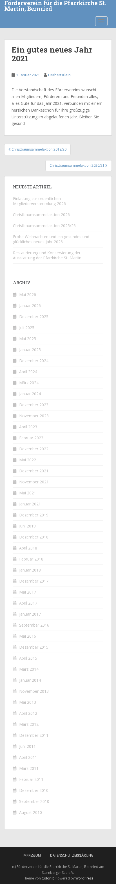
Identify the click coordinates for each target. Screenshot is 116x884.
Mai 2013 (27, 702)
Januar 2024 (30, 393)
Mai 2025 (27, 338)
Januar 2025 (30, 349)
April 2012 (28, 713)
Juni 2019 (27, 526)
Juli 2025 (26, 327)
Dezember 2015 (33, 647)
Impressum (32, 855)
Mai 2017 (27, 592)
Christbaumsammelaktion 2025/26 (44, 225)
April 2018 (28, 548)
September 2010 (34, 801)
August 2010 (30, 812)
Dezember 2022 (33, 448)
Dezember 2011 (33, 735)
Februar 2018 (31, 559)
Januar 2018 (30, 570)
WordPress (84, 878)
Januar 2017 (30, 614)
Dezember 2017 (33, 581)
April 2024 (28, 371)
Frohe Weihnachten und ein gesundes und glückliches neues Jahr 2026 (51, 239)
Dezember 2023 (33, 404)
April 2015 (28, 658)
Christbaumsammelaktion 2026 (41, 214)
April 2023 (28, 426)
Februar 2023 (31, 437)
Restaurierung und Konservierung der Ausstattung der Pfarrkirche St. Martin (47, 255)
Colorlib (48, 878)
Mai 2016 (27, 636)
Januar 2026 (30, 305)
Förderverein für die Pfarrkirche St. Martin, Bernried (55, 6)
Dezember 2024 (33, 360)
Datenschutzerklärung (71, 855)
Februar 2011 (31, 779)
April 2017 (28, 603)
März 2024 (29, 382)
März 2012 (29, 724)
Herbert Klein (59, 74)
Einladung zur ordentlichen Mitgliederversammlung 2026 (39, 201)
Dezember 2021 (33, 471)
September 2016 (34, 625)
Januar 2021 (30, 504)
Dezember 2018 (33, 537)
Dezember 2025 (33, 316)
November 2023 (34, 415)
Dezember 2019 (33, 515)
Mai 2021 (27, 493)
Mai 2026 (27, 294)
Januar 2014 (30, 680)
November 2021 (34, 482)
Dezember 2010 (33, 790)
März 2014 (29, 669)
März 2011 (29, 768)
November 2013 (34, 691)
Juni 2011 (27, 746)
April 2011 (28, 757)
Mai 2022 (27, 459)
